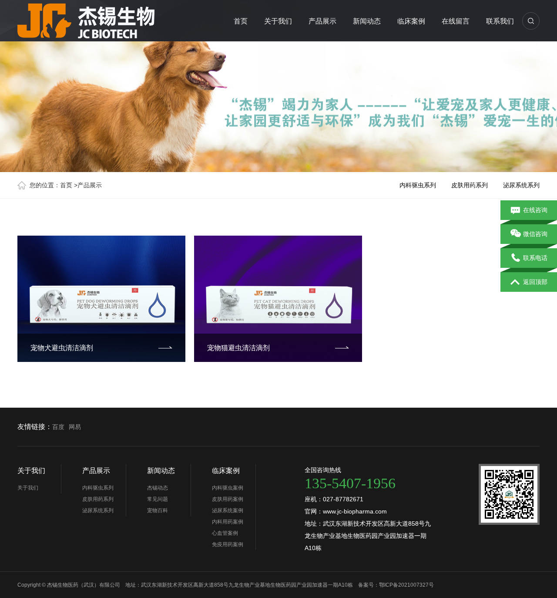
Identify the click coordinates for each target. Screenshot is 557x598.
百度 (58, 426)
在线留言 (456, 21)
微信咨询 (535, 233)
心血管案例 (225, 533)
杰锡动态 (157, 488)
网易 (75, 426)
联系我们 (500, 21)
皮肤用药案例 (227, 499)
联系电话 (535, 257)
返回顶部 (535, 281)
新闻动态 (367, 21)
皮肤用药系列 (469, 185)
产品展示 (322, 21)
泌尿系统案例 (227, 510)
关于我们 (278, 21)
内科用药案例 (227, 522)
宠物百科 (157, 510)
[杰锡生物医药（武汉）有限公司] (91, 19)
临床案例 (411, 21)
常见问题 (157, 499)
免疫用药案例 (227, 544)
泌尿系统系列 (521, 185)
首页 (241, 21)
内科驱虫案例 (227, 488)
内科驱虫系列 (417, 185)
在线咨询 (535, 209)
